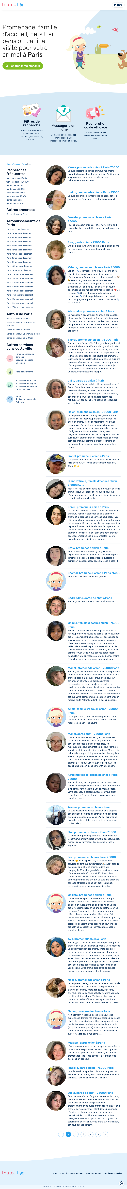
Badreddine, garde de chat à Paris (90, 598)
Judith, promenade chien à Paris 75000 (93, 192)
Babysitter (20, 402)
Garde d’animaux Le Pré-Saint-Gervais (20, 324)
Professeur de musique (26, 386)
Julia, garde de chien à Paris (86, 380)
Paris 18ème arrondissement (19, 299)
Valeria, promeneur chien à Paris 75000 (94, 267)
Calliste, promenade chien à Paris (89, 895)
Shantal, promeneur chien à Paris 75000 (94, 573)
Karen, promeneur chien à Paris (88, 507)
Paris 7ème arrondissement (19, 254)
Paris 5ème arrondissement (19, 245)
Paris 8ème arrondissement (19, 258)
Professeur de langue (26, 383)
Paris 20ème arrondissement (19, 307)
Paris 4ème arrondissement (19, 241)
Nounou (19, 396)
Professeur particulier (26, 380)
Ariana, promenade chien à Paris (89, 807)
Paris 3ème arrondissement (19, 237)
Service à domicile (24, 360)
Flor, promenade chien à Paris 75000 (92, 832)
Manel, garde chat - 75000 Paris (89, 733)
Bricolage (20, 363)
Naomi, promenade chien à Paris (89, 1011)
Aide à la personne (24, 371)
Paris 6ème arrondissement (19, 249)
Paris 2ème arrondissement (19, 233)
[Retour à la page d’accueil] (13, 5)
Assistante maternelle (26, 399)
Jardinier (20, 357)
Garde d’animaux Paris (16, 214)
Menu (119, 5)
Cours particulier (23, 389)
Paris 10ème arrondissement (19, 266)
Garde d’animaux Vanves (18, 318)
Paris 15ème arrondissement (19, 286)
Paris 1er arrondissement (18, 229)
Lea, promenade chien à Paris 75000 (92, 857)
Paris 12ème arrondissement (19, 274)
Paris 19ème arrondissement (19, 303)
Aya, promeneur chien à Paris (87, 939)
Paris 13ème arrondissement (19, 278)
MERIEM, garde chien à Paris (86, 1042)
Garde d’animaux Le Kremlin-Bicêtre (23, 334)
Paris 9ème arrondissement (19, 262)
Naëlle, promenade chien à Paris (89, 979)
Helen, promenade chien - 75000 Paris (93, 411)
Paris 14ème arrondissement (19, 282)
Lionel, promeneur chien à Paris (88, 456)
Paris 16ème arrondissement (19, 291)
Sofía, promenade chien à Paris (88, 548)
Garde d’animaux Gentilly (18, 329)
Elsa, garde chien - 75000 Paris (88, 242)
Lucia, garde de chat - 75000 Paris (90, 1092)
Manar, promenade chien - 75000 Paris (93, 668)
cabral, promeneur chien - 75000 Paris (93, 339)
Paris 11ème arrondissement (19, 270)
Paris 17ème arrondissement (19, 295)
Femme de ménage (25, 354)
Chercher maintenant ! (25, 65)
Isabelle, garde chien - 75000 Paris (91, 1067)
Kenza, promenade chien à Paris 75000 (93, 167)
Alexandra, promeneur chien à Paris (91, 311)
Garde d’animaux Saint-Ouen (19, 338)
